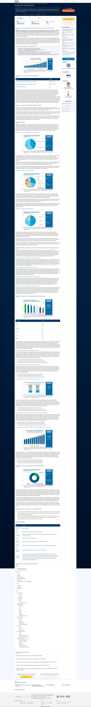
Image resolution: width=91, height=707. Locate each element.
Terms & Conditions (63, 702)
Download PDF (69, 22)
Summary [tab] (20, 17)
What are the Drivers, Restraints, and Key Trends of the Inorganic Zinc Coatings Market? (68, 40)
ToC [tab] (29, 17)
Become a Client (43, 703)
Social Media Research (30, 703)
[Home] (15, 3)
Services (20, 700)
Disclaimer (58, 702)
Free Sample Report (69, 19)
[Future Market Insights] (17, 1)
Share (50, 71)
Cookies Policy (59, 703)
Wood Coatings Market (20, 689)
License (43, 14)
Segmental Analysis (64, 37)
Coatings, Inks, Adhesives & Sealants (30, 3)
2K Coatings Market (51, 684)
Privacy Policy (69, 702)
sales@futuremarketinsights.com (38, 698)
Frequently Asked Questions (66, 54)
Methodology (68, 58)
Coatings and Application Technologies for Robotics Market (38, 685)
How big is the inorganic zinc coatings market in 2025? (29, 655)
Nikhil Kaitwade (25, 14)
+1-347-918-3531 (48, 698)
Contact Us (42, 704)
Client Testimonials (50, 703)
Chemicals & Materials (20, 3)
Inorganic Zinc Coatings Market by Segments (68, 52)
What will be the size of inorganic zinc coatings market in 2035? (31, 658)
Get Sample (27, 676)
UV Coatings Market (66, 684)
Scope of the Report (65, 51)
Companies (39, 17)
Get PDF (49, 676)
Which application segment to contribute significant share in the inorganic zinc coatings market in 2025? (36, 669)
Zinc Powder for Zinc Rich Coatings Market (22, 685)
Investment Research (23, 703)
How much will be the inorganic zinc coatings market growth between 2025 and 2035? (37, 662)
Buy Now (69, 10)
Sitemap (65, 703)
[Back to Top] (89, 699)
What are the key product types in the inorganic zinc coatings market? (33, 665)
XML (68, 703)
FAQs (62, 703)
